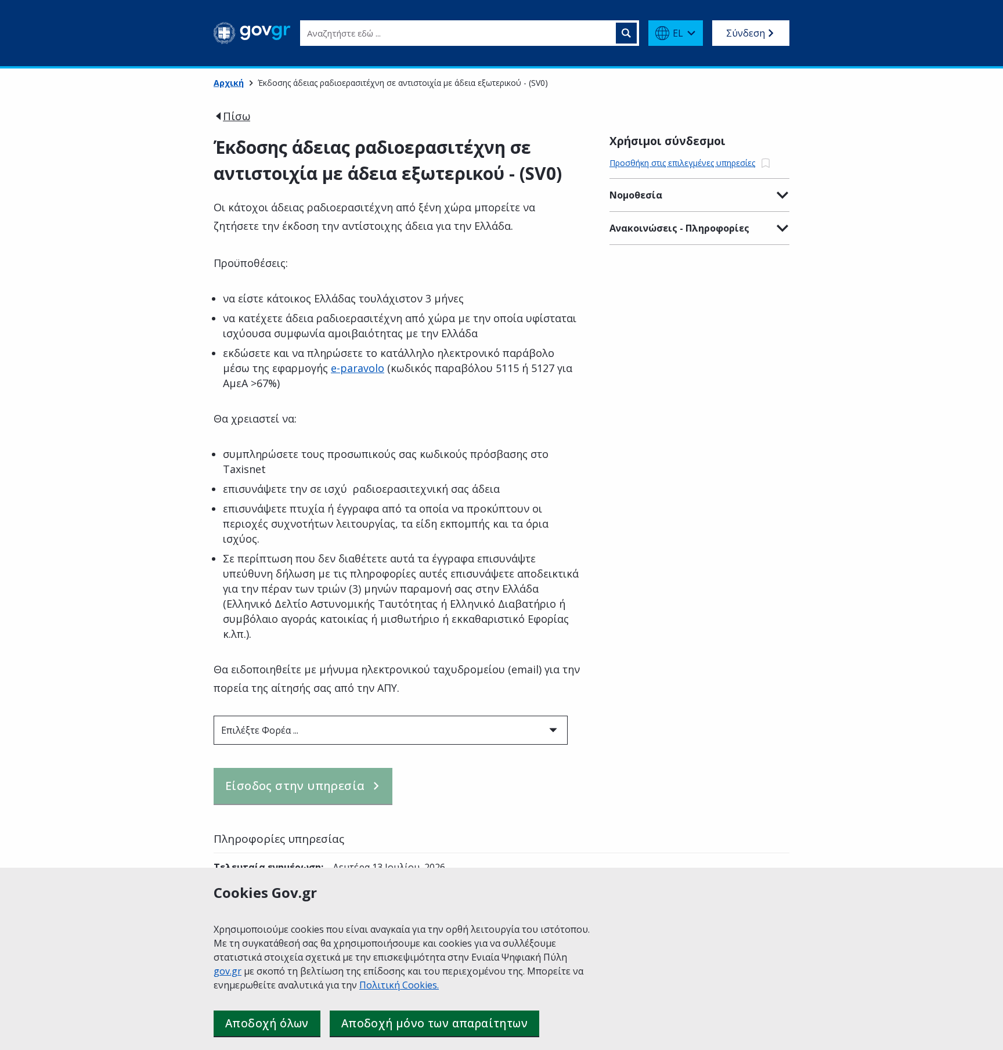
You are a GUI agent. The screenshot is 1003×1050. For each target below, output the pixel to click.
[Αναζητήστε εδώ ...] (626, 33)
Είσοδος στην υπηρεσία (295, 785)
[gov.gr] (252, 33)
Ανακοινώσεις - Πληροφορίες (679, 228)
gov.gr (227, 971)
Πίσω (236, 116)
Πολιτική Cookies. (399, 985)
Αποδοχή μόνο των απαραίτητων (434, 1023)
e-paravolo (357, 368)
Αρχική (229, 82)
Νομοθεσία (635, 195)
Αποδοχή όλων (267, 1023)
